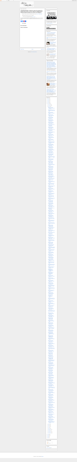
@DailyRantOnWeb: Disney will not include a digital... (51, 304)
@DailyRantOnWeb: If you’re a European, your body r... (51, 160)
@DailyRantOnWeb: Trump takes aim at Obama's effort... (50, 405)
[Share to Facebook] (24, 23)
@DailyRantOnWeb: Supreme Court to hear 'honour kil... (51, 189)
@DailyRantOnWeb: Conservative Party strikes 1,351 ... (50, 155)
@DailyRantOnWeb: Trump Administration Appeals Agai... (51, 145)
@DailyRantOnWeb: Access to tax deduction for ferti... (51, 279)
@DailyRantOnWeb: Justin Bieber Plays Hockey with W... (50, 363)
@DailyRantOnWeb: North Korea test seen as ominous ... (51, 199)
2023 (48, 436)
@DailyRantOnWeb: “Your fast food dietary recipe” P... (51, 311)
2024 (48, 437)
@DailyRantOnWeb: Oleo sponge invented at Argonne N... (51, 194)
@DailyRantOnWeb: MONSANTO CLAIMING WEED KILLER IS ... (50, 270)
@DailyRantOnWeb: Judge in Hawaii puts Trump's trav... (51, 116)
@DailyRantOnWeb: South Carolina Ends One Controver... (51, 123)
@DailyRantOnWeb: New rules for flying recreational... (51, 125)
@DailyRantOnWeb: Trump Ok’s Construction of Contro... (50, 296)
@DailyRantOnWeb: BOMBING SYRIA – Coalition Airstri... (50, 336)
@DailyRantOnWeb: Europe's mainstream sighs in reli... (51, 135)
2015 (48, 101)
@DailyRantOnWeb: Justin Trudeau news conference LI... (51, 309)
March (49, 106)
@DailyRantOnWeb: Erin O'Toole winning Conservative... (51, 415)
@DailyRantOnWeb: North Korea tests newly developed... (51, 187)
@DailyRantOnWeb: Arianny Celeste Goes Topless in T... (51, 281)
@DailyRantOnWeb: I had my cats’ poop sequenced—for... (51, 130)
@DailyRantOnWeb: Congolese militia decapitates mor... (50, 358)
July (48, 427)
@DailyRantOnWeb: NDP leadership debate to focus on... (51, 361)
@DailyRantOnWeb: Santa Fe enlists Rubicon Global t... (50, 162)
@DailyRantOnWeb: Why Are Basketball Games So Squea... (51, 142)
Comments (49, 443)
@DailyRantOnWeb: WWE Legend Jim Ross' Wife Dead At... (51, 248)
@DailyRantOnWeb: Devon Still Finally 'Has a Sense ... (51, 393)
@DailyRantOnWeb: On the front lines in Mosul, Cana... (51, 218)
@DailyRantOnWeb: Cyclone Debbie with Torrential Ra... (51, 385)
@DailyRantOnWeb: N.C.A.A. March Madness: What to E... (51, 174)
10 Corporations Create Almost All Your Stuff (53, 54)
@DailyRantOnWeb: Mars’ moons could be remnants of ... (51, 233)
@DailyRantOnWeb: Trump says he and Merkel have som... (50, 167)
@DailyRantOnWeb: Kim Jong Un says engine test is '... (51, 184)
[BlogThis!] (23, 23)
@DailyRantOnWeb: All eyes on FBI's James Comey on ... (51, 196)
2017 (48, 103)
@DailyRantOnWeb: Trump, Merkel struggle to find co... (51, 165)
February (49, 105)
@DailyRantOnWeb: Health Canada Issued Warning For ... (51, 410)
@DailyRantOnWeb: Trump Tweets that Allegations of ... (50, 204)
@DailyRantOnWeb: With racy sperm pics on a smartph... (51, 250)
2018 (48, 434)
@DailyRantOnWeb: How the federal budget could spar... (51, 228)
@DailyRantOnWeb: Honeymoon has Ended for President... (51, 383)
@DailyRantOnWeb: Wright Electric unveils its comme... (51, 236)
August (49, 428)
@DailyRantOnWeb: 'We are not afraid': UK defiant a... (51, 291)
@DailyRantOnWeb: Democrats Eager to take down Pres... (51, 331)
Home (32, 49)
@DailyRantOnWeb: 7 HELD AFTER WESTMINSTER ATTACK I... (51, 273)
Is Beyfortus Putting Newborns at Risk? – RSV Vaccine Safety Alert (53, 84)
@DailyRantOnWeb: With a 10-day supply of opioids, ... (51, 179)
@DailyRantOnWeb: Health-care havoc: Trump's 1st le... (50, 323)
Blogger (42, 456)
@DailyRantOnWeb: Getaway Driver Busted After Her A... (51, 407)
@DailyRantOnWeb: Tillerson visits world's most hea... (51, 138)
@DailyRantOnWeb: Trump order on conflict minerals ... (51, 182)
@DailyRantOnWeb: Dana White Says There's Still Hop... (51, 111)
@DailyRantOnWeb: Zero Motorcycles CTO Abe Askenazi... (51, 286)
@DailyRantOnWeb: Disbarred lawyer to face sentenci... (51, 120)
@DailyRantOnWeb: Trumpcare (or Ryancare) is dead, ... (51, 356)
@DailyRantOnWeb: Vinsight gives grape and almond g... (51, 216)
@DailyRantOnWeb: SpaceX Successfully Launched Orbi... (51, 420)
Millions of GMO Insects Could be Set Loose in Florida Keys (53, 43)
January (49, 104)
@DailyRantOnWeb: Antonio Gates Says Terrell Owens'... (51, 128)
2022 (48, 435)
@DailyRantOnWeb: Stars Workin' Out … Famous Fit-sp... (51, 157)
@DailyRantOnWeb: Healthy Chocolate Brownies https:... (50, 380)
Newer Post (22, 49)
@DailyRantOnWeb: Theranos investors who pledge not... (50, 283)
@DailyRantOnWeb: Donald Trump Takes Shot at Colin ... (51, 211)
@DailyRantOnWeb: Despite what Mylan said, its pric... (51, 395)
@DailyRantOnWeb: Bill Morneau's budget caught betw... (51, 245)
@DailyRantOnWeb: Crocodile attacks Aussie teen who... (50, 201)
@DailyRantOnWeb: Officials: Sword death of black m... (51, 260)
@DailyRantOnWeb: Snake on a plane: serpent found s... (50, 243)
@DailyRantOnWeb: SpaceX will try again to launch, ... (51, 113)
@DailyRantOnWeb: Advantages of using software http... (51, 314)
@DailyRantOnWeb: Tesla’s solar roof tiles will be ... (51, 321)
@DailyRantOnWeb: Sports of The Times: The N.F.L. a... (51, 412)
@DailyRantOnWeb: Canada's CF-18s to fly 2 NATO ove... (51, 344)
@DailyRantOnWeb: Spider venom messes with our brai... (51, 214)
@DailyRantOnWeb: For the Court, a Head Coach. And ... (51, 306)
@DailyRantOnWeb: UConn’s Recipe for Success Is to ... (51, 341)
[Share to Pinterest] (25, 23)
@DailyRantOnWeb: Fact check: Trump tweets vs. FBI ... (51, 221)
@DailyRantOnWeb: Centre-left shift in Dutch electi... (50, 118)
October (49, 430)
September (49, 429)
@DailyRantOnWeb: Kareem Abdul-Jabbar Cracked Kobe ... (51, 316)
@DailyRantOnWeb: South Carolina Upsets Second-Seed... (51, 206)
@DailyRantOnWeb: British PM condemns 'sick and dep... (51, 255)
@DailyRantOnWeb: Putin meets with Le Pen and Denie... (51, 299)
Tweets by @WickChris (49, 23)
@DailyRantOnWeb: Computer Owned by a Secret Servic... (51, 150)
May (48, 425)
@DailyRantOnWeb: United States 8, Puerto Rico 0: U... (51, 276)
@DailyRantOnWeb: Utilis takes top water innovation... (51, 133)
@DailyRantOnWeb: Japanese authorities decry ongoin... (51, 351)
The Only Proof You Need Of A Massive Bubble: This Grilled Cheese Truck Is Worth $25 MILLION (51, 49)
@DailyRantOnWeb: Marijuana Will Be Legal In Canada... (51, 417)
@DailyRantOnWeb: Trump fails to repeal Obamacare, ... (51, 326)
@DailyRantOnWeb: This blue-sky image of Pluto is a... (51, 349)
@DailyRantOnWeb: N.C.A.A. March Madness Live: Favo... (51, 152)
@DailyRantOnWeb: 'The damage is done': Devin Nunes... (51, 288)
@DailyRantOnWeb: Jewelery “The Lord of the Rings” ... (51, 301)
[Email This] (22, 23)
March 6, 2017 (33, 16)
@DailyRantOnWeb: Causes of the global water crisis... (51, 253)
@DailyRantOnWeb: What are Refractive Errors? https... (51, 265)
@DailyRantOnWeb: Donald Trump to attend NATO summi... (51, 238)
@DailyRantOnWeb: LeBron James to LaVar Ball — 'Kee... (51, 231)
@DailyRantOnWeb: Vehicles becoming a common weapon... (51, 258)
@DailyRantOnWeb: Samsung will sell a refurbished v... (50, 398)
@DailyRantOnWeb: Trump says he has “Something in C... (50, 147)
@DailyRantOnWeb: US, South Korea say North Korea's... (51, 241)
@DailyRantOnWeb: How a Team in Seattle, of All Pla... (51, 388)
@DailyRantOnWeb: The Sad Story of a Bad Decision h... (51, 267)
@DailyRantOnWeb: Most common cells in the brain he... (51, 366)
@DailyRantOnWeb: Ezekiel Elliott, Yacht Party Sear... (51, 191)
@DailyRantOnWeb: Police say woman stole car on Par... (51, 108)
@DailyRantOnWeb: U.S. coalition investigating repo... (51, 328)
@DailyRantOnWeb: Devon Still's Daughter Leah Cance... (51, 346)
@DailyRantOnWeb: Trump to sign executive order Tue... (51, 403)
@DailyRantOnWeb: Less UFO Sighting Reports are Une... (51, 422)
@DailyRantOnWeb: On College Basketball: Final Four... (51, 378)
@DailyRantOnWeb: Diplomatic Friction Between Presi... (50, 172)
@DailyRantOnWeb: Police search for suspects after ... (50, 371)
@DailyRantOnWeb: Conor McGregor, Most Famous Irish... (51, 177)
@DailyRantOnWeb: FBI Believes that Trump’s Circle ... (51, 263)
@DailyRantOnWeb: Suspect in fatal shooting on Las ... (50, 353)
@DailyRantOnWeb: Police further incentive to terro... (51, 339)
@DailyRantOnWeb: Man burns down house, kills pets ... (51, 223)
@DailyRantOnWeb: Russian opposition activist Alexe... (50, 368)
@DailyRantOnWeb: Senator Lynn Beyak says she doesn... (51, 390)
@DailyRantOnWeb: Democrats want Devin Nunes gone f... (51, 400)
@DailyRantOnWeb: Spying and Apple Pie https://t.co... (51, 376)
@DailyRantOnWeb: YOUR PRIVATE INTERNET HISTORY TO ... (51, 333)
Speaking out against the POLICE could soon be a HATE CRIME (51, 33)
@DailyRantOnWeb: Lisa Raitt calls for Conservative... (51, 209)
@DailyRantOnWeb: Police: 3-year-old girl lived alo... (51, 140)
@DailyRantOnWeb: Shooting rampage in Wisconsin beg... (51, 293)
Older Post (42, 49)
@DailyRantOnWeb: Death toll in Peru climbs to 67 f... (50, 169)
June (49, 426)
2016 (48, 102)
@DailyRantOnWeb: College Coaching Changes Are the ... (50, 226)
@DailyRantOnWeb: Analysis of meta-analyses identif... (50, 319)
